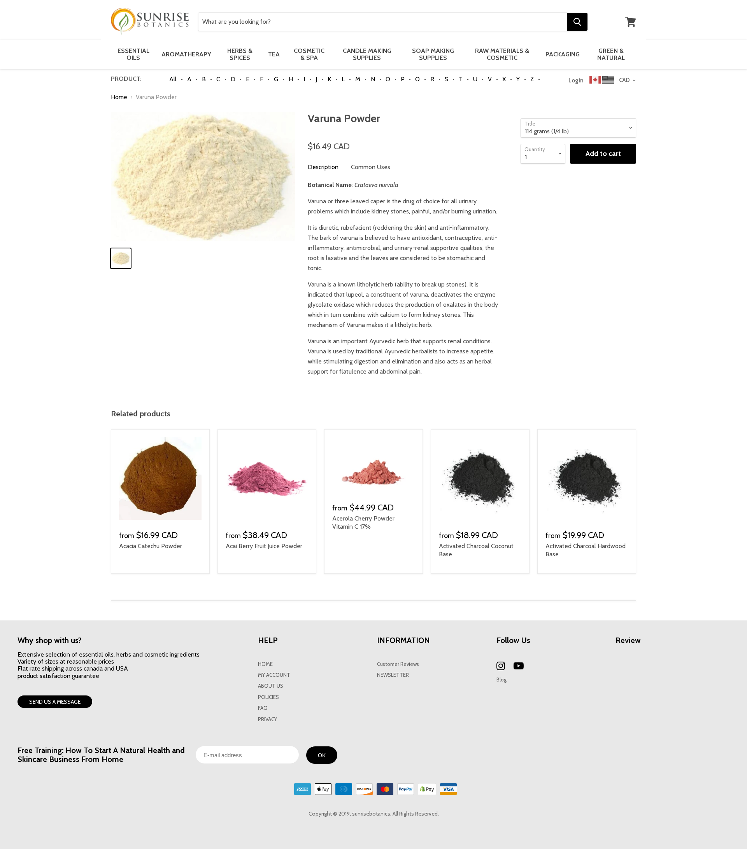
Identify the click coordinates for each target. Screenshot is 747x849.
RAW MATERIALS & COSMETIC (502, 54)
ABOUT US (270, 686)
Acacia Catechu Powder (150, 546)
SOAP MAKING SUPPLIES (433, 54)
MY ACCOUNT (274, 675)
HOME (265, 664)
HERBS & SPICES (240, 54)
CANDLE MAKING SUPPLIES (367, 54)
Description (323, 167)
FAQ (263, 708)
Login (576, 80)
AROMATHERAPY (186, 54)
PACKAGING (562, 54)
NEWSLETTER (393, 675)
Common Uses (370, 167)
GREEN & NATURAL (611, 54)
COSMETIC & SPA (309, 54)
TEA (274, 54)
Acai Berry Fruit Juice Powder (264, 546)
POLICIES (268, 697)
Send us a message (55, 701)
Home (119, 97)
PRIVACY (267, 719)
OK (322, 755)
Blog (501, 680)
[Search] (577, 22)
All (173, 79)
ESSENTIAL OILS (133, 54)
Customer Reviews (398, 664)
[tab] (323, 167)
